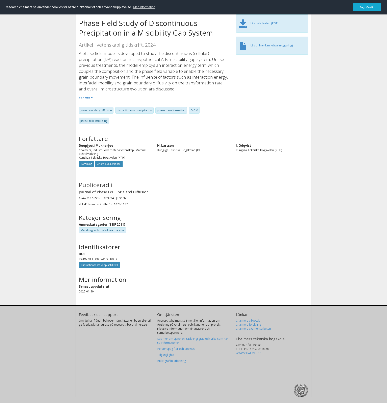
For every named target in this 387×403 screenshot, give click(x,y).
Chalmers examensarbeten (253, 328)
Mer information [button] (144, 7)
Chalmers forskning (248, 324)
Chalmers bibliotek (248, 320)
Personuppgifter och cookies (176, 349)
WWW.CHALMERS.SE (249, 353)
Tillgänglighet (165, 355)
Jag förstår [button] (367, 7)
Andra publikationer (108, 164)
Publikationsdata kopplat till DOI (99, 265)
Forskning (86, 164)
